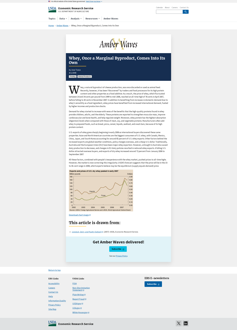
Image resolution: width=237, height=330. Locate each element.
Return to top (54, 270)
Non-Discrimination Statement (81, 289)
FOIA (74, 283)
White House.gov (79, 312)
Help (50, 296)
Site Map (52, 309)
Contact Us (184, 7)
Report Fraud (78, 299)
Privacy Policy (121, 256)
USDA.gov (76, 303)
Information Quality (57, 300)
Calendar (159, 7)
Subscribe (116, 249)
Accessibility (53, 283)
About (167, 7)
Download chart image (79, 215)
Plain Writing (78, 294)
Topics (51, 18)
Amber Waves (111, 18)
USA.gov (76, 308)
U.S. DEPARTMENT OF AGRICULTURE (73, 11)
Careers (175, 7)
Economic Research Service (75, 8)
